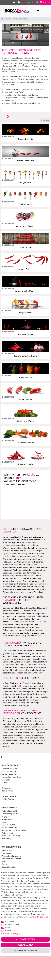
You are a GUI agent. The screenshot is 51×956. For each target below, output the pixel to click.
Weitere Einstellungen (10, 933)
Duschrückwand (8, 771)
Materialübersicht (9, 811)
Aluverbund (6, 819)
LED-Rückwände (8, 825)
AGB (3, 861)
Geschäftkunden (8, 867)
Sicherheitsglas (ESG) (11, 813)
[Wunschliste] (37, 2)
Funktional (10, 930)
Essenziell (9, 921)
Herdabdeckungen (9, 827)
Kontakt (4, 864)
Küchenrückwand (9, 769)
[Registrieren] (19, 2)
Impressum (6, 853)
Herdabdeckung (8, 774)
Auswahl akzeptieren (25, 951)
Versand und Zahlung (11, 856)
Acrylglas (5, 816)
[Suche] (33, 2)
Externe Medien (12, 924)
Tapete (4, 782)
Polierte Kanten (8, 833)
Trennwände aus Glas (11, 777)
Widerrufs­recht (8, 850)
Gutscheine (6, 788)
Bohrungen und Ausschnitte (13, 830)
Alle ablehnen (25, 945)
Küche (8, 19)
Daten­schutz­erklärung (11, 859)
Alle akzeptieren (25, 939)
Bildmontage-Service (10, 836)
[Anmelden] (14, 2)
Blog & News (7, 791)
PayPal (8, 927)
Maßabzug (6, 838)
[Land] (23, 2)
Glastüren (5, 780)
